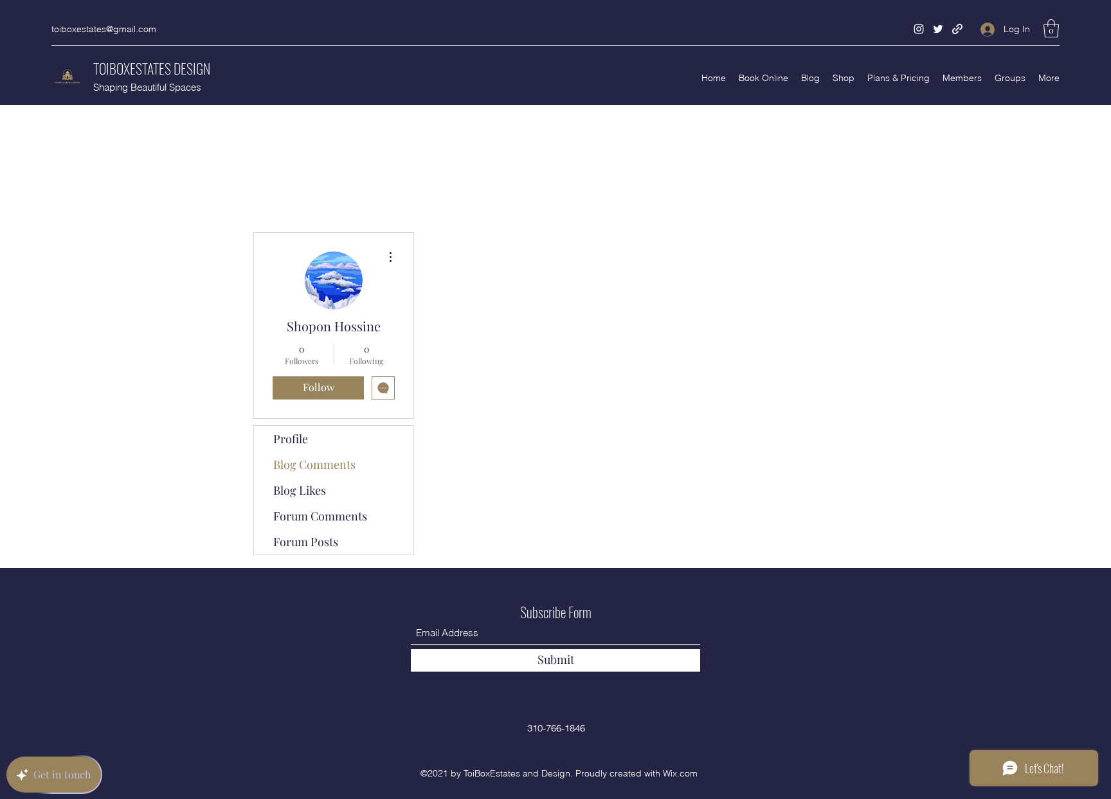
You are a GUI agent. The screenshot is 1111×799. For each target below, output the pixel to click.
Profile (290, 438)
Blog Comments (314, 464)
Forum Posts (305, 541)
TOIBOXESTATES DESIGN (151, 68)
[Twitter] (938, 29)
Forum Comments (320, 516)
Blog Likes (299, 490)
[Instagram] (918, 29)
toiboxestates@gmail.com (103, 29)
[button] (1051, 28)
